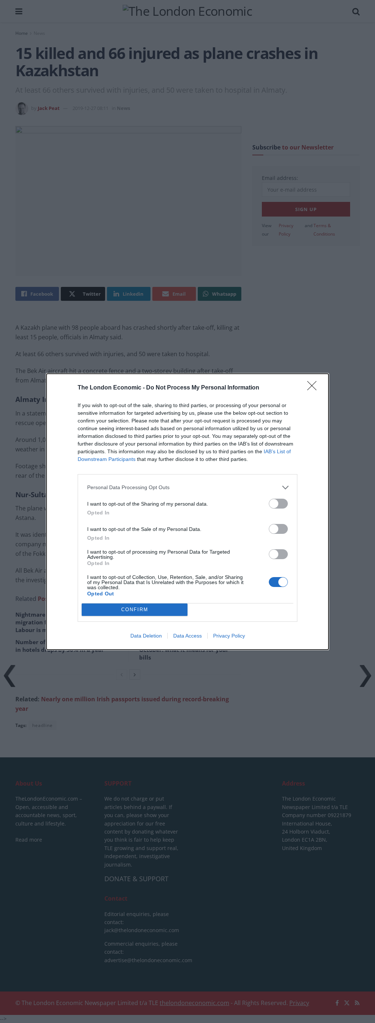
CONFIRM (134, 609)
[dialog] (187, 512)
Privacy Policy (229, 636)
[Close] (314, 388)
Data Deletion (146, 636)
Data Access (187, 636)
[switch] (278, 504)
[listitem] (187, 487)
